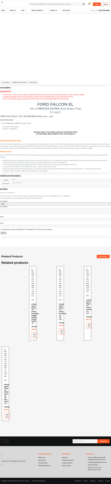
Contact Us (53, 10)
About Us (13, 10)
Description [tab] (6, 82)
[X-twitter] (7, 441)
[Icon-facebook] (3, 441)
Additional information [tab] (19, 82)
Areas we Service (37, 10)
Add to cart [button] (34, 335)
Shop (22, 10)
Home (3, 10)
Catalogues (66, 10)
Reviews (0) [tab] (33, 82)
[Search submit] (84, 4)
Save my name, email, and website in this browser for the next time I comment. (26, 229)
